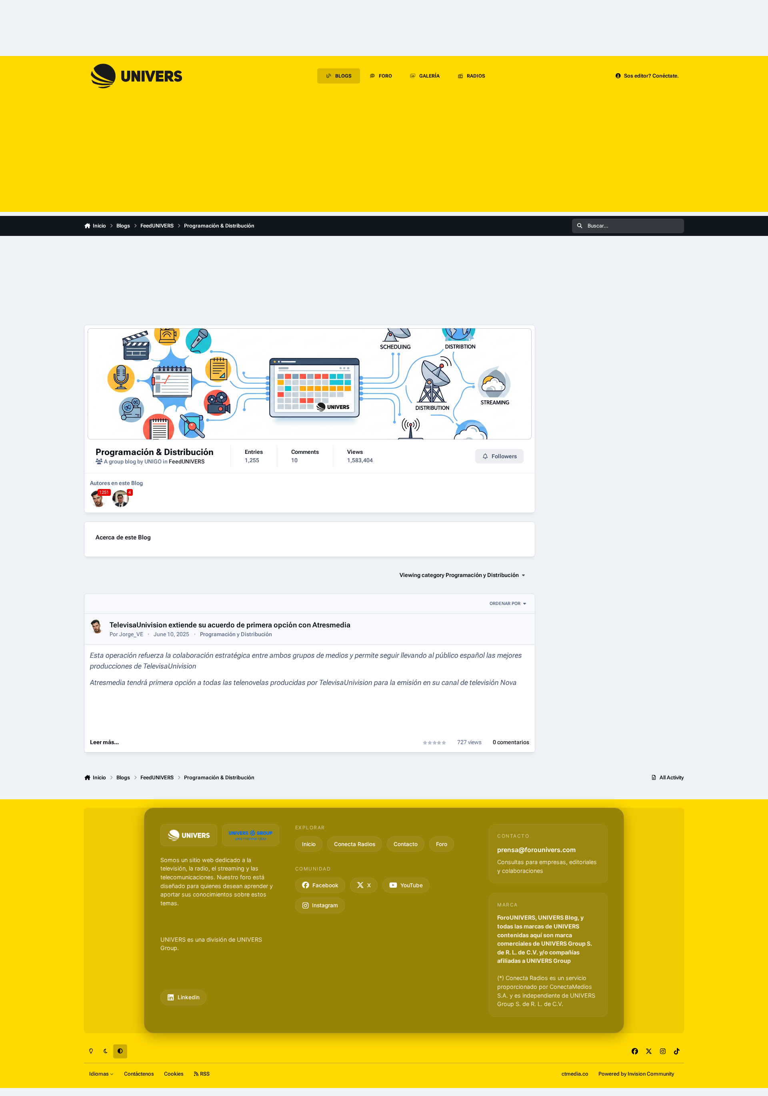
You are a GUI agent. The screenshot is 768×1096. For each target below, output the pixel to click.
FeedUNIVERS (186, 461)
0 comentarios (511, 742)
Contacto (406, 844)
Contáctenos (139, 1074)
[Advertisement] (384, 156)
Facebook (325, 885)
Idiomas (99, 1074)
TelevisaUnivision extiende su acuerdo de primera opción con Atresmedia (230, 625)
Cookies (174, 1074)
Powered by (636, 1074)
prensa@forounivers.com (536, 850)
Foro (441, 844)
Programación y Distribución (236, 634)
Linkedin (189, 997)
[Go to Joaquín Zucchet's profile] (120, 498)
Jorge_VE (131, 634)
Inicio (309, 844)
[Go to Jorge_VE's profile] (98, 498)
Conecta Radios (354, 844)
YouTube (411, 885)
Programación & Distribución (155, 452)
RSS (204, 1074)
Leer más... (104, 742)
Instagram (325, 905)
